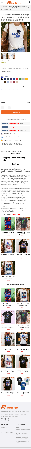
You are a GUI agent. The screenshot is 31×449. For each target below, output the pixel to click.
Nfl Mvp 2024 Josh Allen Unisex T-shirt (7, 277)
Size (2, 87)
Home (2, 6)
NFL (13, 6)
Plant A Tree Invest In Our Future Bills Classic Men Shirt (7, 327)
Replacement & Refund (7, 432)
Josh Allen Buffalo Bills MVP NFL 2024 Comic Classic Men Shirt (23, 393)
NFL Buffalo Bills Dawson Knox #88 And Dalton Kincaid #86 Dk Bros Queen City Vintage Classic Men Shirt (7, 349)
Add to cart (16, 112)
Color (4, 76)
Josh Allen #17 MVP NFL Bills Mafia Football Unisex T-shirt (23, 255)
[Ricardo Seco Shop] (14, 2)
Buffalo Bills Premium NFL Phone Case (8, 233)
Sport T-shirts (8, 6)
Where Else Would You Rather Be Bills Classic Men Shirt (23, 349)
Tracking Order (5, 430)
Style (2, 66)
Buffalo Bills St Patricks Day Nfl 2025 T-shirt (23, 233)
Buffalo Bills (18, 6)
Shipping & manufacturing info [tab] (14, 159)
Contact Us (4, 427)
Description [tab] (15, 154)
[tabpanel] (15, 190)
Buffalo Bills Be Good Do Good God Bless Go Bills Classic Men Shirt (7, 255)
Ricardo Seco (8, 411)
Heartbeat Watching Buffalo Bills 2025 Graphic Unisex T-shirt (23, 371)
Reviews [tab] (15, 164)
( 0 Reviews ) (9, 60)
